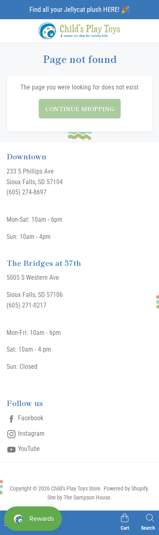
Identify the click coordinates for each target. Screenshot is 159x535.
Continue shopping (79, 109)
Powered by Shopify (126, 488)
